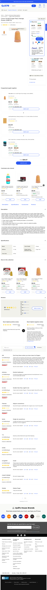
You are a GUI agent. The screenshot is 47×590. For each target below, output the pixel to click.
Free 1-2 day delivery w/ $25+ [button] (8, 195)
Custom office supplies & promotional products (18, 554)
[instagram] (18, 535)
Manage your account (6, 545)
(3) (21, 308)
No (30, 366)
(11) (21, 303)
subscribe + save (16, 549)
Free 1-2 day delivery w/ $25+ (37, 75)
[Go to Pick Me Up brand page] (15, 517)
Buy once (34, 21)
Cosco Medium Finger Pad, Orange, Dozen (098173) (7, 279)
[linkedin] (21, 535)
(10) (21, 314)
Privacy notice (16, 582)
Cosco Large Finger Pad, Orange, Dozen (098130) (22, 279)
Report (36, 366)
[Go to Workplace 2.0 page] (44, 517)
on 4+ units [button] (38, 193)
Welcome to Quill (38, 541)
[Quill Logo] (5, 5)
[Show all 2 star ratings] (26, 310)
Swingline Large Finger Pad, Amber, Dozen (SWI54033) (22, 187)
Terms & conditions (8, 582)
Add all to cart (23, 163)
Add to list (33, 82)
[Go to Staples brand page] (26, 517)
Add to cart (39, 39)
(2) (21, 306)
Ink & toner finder (27, 544)
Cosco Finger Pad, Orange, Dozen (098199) (37, 187)
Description (5, 204)
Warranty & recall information (5, 557)
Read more (30, 341)
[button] (46, 1)
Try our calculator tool (36, 53)
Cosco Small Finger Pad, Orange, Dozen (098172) (20, 93)
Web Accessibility (38, 551)
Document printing (17, 556)
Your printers (26, 546)
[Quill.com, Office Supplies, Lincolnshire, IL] (5, 578)
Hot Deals (20, 10)
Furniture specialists (17, 561)
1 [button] (22, 498)
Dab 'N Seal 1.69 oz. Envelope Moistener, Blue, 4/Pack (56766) (21, 139)
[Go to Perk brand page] (21, 517)
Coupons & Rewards (12, 10)
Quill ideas (15, 566)
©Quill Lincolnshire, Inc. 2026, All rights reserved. (18, 578)
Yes (26, 366)
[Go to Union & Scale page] (38, 517)
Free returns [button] (33, 79)
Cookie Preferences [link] (32, 582)
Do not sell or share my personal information (21, 584)
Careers (36, 549)
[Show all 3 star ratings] (26, 307)
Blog (36, 543)
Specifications (15, 204)
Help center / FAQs (6, 551)
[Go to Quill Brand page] (3, 517)
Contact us (4, 562)
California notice (24, 582)
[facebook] (25, 535)
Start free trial (41, 48)
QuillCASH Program (17, 547)
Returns (3, 543)
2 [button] (24, 498)
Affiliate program (16, 568)
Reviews (33, 204)
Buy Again (25, 10)
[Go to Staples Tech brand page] (32, 517)
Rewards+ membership (18, 542)
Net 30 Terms (16, 551)
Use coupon (36, 527)
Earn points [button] (41, 18)
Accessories (25, 204)
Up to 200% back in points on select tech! (25, 1)
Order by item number (28, 549)
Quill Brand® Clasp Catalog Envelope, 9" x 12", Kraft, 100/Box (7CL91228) (23, 116)
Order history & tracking (7, 541)
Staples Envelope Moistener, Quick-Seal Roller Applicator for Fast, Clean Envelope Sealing (7, 187)
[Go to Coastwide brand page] (9, 517)
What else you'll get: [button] (36, 70)
